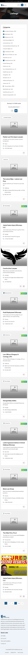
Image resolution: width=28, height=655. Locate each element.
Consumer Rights (7, 48)
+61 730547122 (8, 281)
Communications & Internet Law (11, 46)
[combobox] (14, 106)
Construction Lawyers (10, 268)
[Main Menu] (25, 5)
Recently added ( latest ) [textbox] (13, 107)
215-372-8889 (8, 546)
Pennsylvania (7, 539)
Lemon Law (5, 159)
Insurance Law (7, 77)
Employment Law (8, 292)
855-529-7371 (8, 194)
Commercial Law (6, 249)
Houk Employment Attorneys (12, 312)
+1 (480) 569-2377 (9, 323)
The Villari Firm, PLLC (10, 533)
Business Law (9, 37)
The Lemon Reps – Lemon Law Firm (12, 180)
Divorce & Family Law (11, 54)
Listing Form (13, 652)
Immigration (6, 74)
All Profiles (3, 635)
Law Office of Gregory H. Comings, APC (11, 356)
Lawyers (7, 652)
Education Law (7, 57)
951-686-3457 (8, 370)
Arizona (6, 319)
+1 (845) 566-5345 (9, 458)
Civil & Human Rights (8, 40)
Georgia (6, 234)
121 (19, 603)
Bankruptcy (9, 34)
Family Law (6, 66)
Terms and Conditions (5, 641)
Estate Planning (7, 63)
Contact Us (3, 643)
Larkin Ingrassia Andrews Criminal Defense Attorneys (14, 444)
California (7, 188)
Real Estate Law (8, 89)
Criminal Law (7, 334)
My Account (3, 638)
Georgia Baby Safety (9, 401)
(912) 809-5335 (8, 591)
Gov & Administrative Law (9, 69)
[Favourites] (23, 153)
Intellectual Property (8, 80)
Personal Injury (7, 205)
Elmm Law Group (8, 489)
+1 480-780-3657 (9, 502)
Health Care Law (7, 72)
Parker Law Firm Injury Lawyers (13, 137)
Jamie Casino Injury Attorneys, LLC (12, 226)
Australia (7, 275)
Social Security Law (8, 92)
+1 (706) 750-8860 (9, 238)
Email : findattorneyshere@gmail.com (14, 1)
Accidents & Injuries (7, 117)
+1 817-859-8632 (8, 148)
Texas (6, 143)
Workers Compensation (9, 95)
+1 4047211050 (8, 412)
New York (7, 451)
